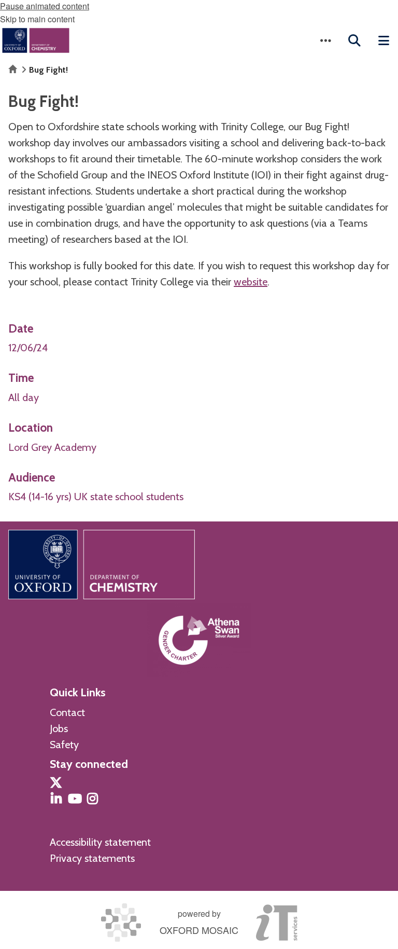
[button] (325, 40)
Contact (67, 712)
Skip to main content (37, 19)
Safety (64, 744)
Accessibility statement (100, 842)
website (250, 282)
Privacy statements (92, 858)
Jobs (59, 728)
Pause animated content (44, 6)
